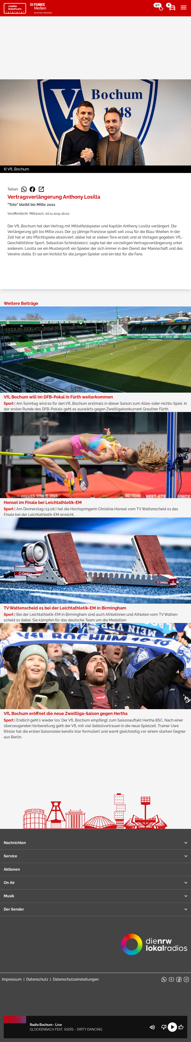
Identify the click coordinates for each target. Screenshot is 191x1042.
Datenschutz (37, 979)
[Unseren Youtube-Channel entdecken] (171, 979)
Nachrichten (15, 843)
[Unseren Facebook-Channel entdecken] (179, 979)
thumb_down (164, 1027)
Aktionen (12, 869)
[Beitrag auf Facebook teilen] (32, 189)
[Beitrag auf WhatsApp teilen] (24, 189)
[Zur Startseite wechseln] (15, 8)
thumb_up (181, 1027)
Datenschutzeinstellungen (76, 979)
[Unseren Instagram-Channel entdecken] (186, 979)
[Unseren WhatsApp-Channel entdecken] (164, 979)
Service (10, 856)
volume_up (152, 1027)
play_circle (172, 1027)
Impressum (12, 979)
